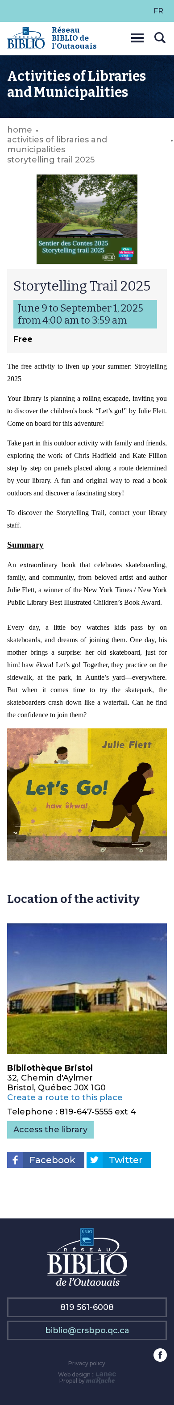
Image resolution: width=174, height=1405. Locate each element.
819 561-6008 (87, 1307)
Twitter (125, 1160)
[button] (137, 36)
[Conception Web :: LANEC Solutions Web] (106, 1374)
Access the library (50, 1130)
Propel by (72, 1380)
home (19, 130)
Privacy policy (86, 1363)
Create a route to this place (65, 1097)
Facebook (52, 1160)
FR (158, 11)
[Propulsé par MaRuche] (100, 1380)
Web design (74, 1374)
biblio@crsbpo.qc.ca (87, 1330)
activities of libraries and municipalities (57, 144)
